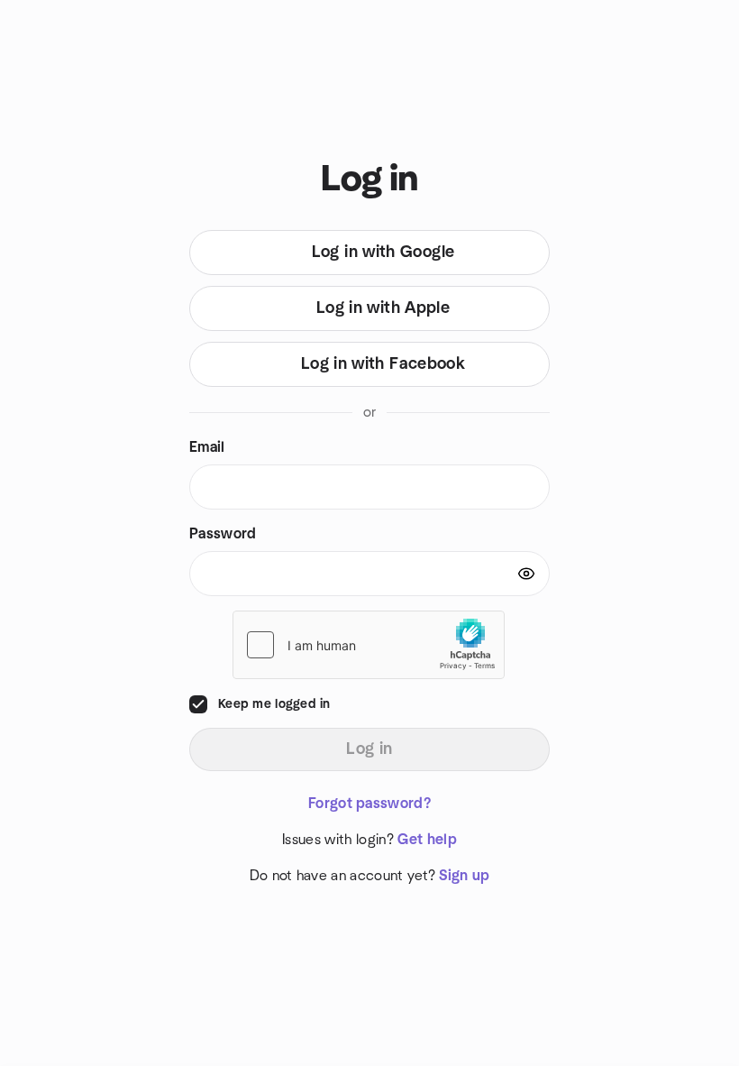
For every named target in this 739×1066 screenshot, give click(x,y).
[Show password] (526, 574)
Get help (427, 839)
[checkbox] (198, 704)
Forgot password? (369, 803)
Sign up (464, 875)
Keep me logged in (274, 704)
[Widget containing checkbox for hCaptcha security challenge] (369, 645)
